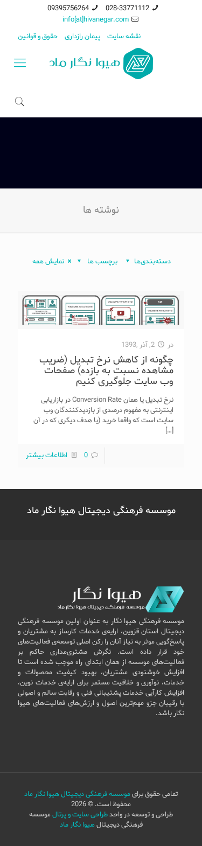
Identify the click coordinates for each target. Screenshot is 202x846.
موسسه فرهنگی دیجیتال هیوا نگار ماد (77, 794)
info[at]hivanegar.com (95, 19)
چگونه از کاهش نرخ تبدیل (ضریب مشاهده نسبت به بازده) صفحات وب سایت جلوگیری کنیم (106, 370)
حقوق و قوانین (38, 36)
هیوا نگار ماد (77, 824)
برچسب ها (101, 261)
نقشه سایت (124, 36)
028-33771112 (127, 8)
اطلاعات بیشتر (46, 455)
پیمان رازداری (82, 36)
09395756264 (68, 8)
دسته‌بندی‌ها (152, 261)
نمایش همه (48, 261)
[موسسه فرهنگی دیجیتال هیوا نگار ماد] (101, 63)
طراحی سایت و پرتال (80, 814)
